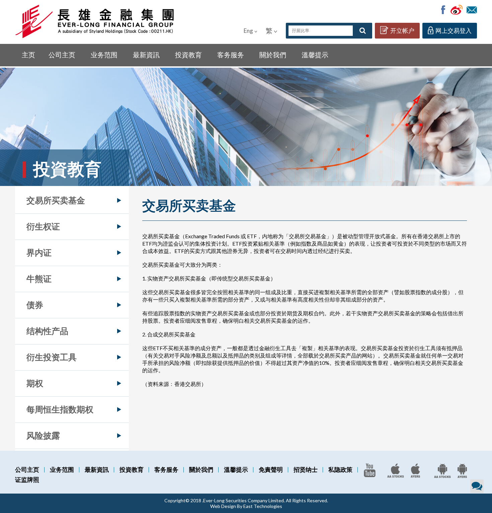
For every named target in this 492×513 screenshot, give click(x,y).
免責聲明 (271, 469)
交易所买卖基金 (55, 200)
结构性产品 (47, 331)
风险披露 (43, 435)
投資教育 (188, 55)
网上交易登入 (453, 30)
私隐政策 (340, 469)
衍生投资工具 (51, 357)
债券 (34, 305)
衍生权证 (43, 226)
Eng (248, 30)
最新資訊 (146, 55)
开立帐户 (402, 30)
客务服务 (230, 55)
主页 (28, 55)
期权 (34, 383)
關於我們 (272, 55)
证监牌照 (27, 479)
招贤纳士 (306, 469)
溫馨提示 (315, 55)
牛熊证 (39, 278)
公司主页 (62, 55)
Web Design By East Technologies (246, 506)
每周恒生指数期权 (59, 409)
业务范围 (104, 55)
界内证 (39, 252)
